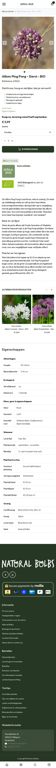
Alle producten (8, 11)
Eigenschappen (8, 111)
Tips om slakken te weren (13, 698)
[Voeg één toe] (12, 141)
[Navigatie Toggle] (4, 4)
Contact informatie (10, 638)
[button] (4, 43)
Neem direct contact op (12, 642)
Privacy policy (8, 611)
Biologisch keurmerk (11, 629)
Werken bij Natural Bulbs (12, 633)
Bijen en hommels (9, 716)
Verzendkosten (8, 657)
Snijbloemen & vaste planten (14, 707)
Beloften (6, 666)
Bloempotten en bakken (12, 712)
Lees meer (7, 108)
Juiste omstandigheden (12, 703)
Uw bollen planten (9, 694)
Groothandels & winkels (12, 675)
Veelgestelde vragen (11, 615)
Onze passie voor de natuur (14, 620)
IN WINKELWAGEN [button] (30, 149)
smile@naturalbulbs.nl (17, 743)
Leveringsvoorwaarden (12, 661)
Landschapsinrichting (11, 679)
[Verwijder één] (5, 141)
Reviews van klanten (11, 670)
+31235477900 (13, 746)
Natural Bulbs (8, 624)
